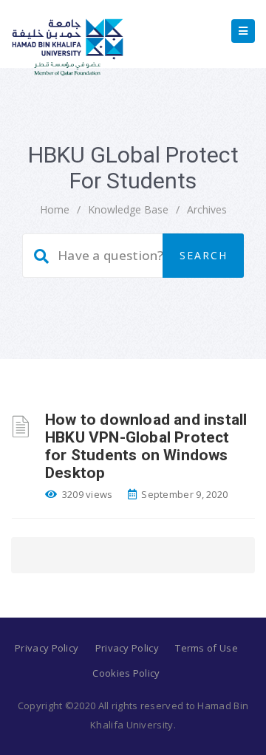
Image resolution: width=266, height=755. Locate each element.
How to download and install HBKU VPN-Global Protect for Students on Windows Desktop (146, 446)
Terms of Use (206, 648)
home (54, 209)
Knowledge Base (128, 209)
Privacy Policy (46, 648)
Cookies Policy (126, 673)
